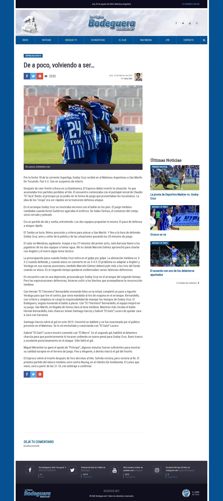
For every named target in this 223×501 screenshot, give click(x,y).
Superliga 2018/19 (33, 56)
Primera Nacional (160, 167)
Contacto (188, 40)
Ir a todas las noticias (187, 283)
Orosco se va (158, 234)
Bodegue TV (71, 40)
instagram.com (180, 470)
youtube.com (132, 470)
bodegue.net (111, 491)
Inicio (25, 40)
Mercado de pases (160, 207)
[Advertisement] (83, 408)
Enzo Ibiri (128, 78)
